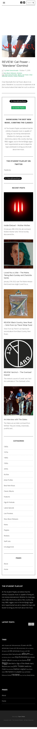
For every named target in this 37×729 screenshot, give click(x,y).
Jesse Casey (10, 666)
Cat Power (25, 75)
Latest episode (9, 508)
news (3, 672)
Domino (10, 76)
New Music (29, 669)
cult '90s (19, 660)
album (19, 75)
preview (27, 672)
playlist (19, 672)
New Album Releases (9, 73)
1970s (6, 452)
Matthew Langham (19, 669)
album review (11, 657)
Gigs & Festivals (9, 502)
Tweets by (7, 170)
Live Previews (8, 513)
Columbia (14, 660)
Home (6, 569)
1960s (6, 447)
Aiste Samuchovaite (12, 70)
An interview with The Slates (15, 419)
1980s (6, 458)
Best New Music (9, 486)
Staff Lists (7, 541)
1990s (6, 463)
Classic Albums (9, 491)
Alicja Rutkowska (21, 657)
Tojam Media (21, 716)
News (6, 525)
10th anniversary (16, 645)
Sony (21, 675)
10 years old (8, 645)
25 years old (12, 648)
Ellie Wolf (11, 663)
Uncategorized (9, 547)
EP (15, 663)
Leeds (26, 666)
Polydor (23, 672)
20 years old (24, 645)
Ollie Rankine (9, 672)
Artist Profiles (8, 480)
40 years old (5, 651)
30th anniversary (29, 648)
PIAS (15, 672)
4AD (3, 645)
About (6, 564)
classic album (7, 660)
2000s (6, 469)
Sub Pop (24, 675)
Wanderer (21, 76)
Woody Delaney (30, 675)
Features (7, 497)
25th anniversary (20, 648)
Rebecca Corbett (6, 675)
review (15, 76)
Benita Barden (31, 657)
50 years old (23, 651)
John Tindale (18, 666)
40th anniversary (15, 651)
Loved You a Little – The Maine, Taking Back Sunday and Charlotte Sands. (18, 275)
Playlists (6, 530)
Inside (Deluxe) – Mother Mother (17, 225)
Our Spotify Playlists (18, 108)
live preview (9, 669)
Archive (6, 474)
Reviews (19, 73)
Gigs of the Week (23, 663)
